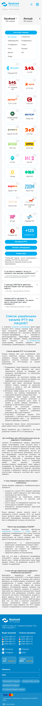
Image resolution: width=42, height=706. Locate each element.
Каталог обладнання (21, 247)
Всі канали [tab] (12, 37)
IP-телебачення (33, 340)
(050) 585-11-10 (26, 639)
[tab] (10, 20)
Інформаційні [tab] (13, 41)
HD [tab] (22, 52)
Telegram (25, 649)
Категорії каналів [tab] (21, 32)
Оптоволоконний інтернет (14, 689)
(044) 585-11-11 (10, 637)
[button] (21, 670)
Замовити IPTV (21, 242)
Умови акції (21, 253)
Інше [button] (4, 675)
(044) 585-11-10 (26, 637)
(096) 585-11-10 (26, 644)
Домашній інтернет (11, 685)
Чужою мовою (10, 704)
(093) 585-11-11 (9, 641)
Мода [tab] (10, 56)
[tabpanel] (21, 146)
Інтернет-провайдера (20, 327)
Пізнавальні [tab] (12, 44)
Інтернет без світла (31, 681)
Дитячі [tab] (10, 52)
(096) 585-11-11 (9, 644)
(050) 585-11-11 (9, 639)
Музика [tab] (24, 48)
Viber (23, 652)
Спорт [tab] (23, 44)
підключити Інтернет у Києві (16, 531)
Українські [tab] (25, 37)
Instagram (9, 652)
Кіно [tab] (9, 48)
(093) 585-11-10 (26, 641)
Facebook (9, 649)
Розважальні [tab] (26, 41)
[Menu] (37, 4)
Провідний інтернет (11, 681)
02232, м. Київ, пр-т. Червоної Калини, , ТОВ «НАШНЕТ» (19, 627)
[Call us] (31, 4)
